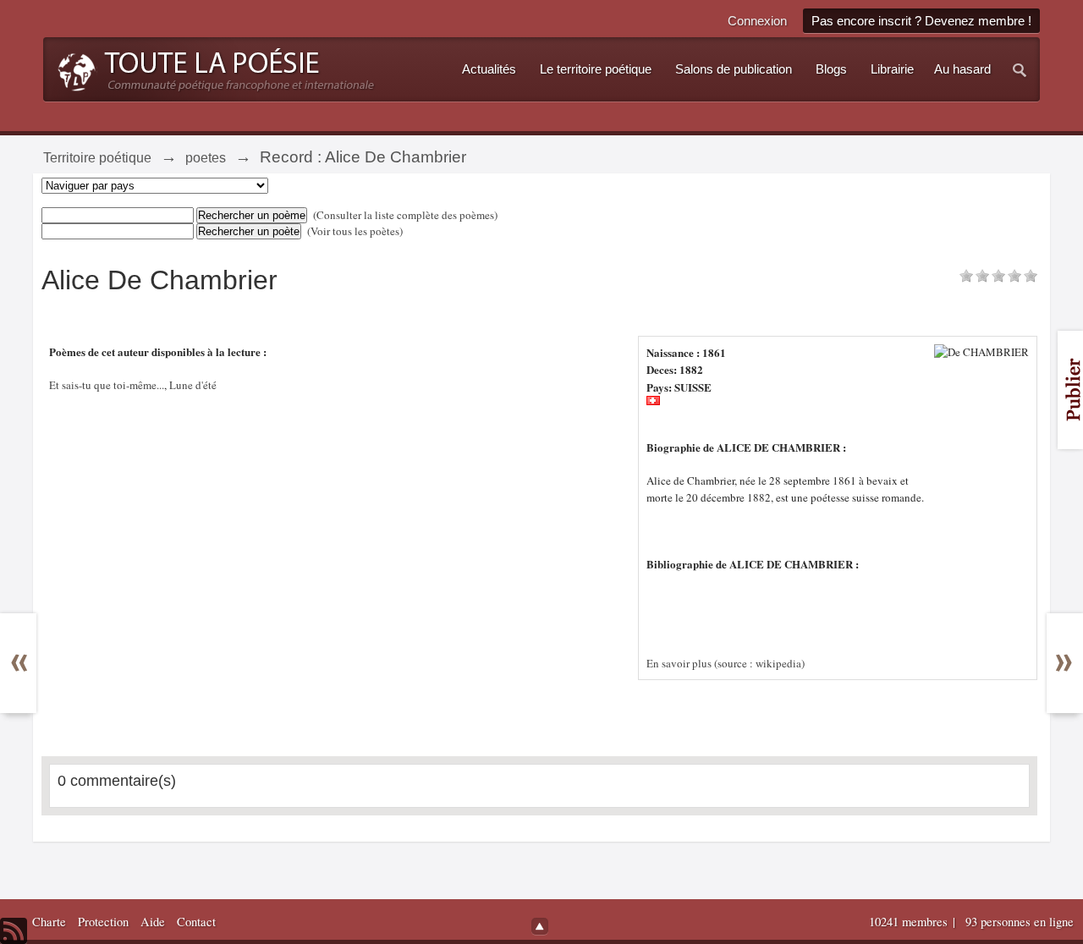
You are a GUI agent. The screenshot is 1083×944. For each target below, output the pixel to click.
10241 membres (910, 922)
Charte (49, 922)
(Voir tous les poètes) (355, 231)
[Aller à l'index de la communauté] (211, 67)
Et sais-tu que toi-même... (106, 384)
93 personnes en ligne (1019, 922)
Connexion (757, 21)
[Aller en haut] (539, 926)
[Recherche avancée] (1020, 69)
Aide (152, 922)
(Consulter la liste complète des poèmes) (405, 214)
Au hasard (962, 69)
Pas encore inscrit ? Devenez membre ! (921, 21)
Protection (103, 922)
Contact (196, 922)
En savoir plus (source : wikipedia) (725, 663)
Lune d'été (193, 384)
